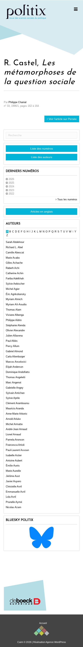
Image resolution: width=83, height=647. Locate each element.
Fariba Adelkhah (15, 278)
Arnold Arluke (13, 418)
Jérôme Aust (13, 476)
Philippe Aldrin (14, 320)
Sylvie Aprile (13, 398)
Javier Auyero (13, 481)
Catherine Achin (14, 273)
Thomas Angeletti (15, 377)
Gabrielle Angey (14, 387)
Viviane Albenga (15, 314)
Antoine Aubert (14, 460)
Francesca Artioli (15, 444)
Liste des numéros (41, 148)
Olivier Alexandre (15, 330)
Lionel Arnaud (13, 434)
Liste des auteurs (41, 157)
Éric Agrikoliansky (16, 294)
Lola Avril (11, 496)
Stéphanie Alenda (15, 325)
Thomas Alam (13, 309)
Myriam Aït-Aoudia (16, 304)
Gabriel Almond (14, 351)
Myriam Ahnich (14, 299)
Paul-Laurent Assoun (17, 450)
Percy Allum (12, 346)
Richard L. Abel (14, 247)
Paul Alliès (12, 340)
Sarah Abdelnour (15, 242)
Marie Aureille (13, 470)
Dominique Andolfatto (18, 372)
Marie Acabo (13, 257)
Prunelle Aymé (14, 502)
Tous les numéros (67, 199)
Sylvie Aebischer (15, 283)
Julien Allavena (14, 335)
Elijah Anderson (14, 366)
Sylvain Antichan (15, 392)
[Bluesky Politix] (41, 537)
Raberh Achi (12, 268)
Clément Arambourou (17, 403)
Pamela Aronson (15, 439)
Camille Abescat (15, 252)
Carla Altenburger (15, 356)
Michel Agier (12, 288)
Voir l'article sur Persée (62, 118)
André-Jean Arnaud (16, 429)
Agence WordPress (56, 642)
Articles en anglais (41, 211)
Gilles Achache (14, 262)
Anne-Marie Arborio (16, 413)
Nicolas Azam (13, 507)
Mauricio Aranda (15, 408)
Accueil (43, 623)
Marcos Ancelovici (16, 361)
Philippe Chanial (17, 102)
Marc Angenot (13, 382)
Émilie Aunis (13, 465)
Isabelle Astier (14, 455)
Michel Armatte (14, 424)
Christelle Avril (14, 486)
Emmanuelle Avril (15, 491)
